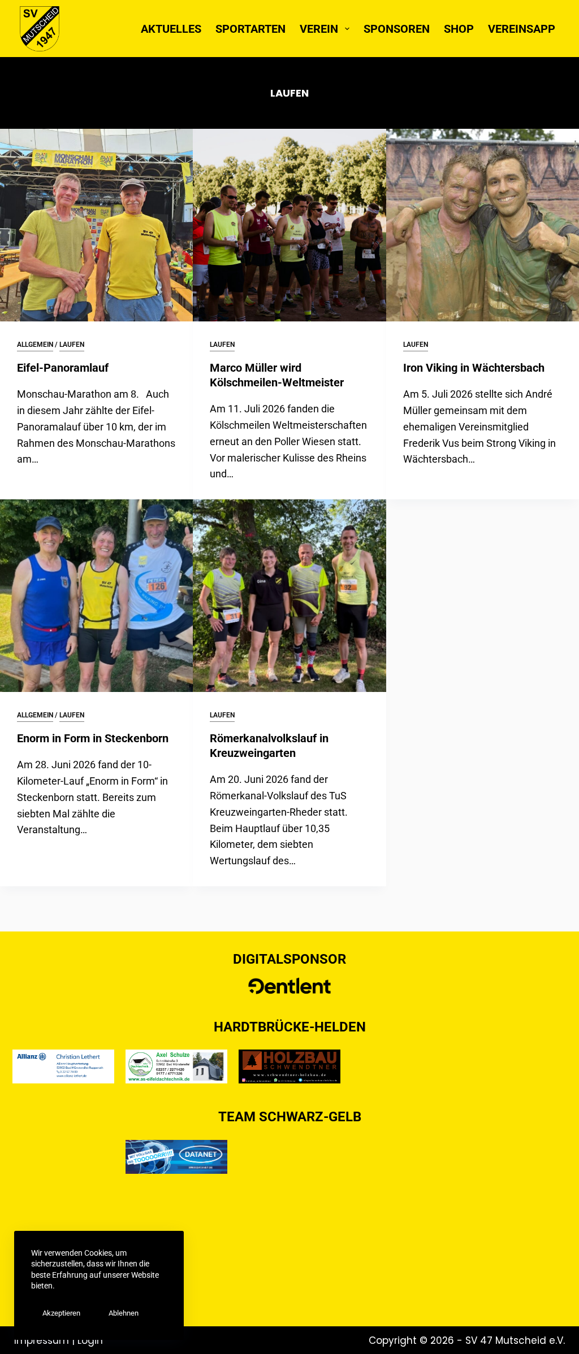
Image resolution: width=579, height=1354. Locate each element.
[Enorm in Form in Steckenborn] (96, 595)
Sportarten (250, 29)
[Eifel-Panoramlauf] (96, 225)
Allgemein (35, 345)
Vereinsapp (521, 29)
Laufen (71, 345)
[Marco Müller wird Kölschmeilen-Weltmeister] (289, 225)
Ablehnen (124, 1313)
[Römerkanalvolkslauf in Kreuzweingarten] (289, 595)
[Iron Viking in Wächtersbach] (482, 225)
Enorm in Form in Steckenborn (92, 738)
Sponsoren (397, 29)
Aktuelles (171, 29)
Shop (459, 29)
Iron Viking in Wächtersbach (474, 368)
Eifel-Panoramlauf (63, 368)
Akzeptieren (61, 1313)
